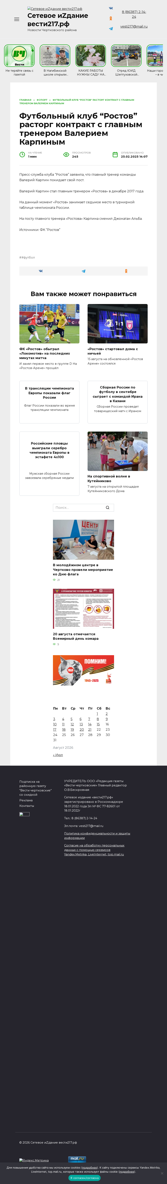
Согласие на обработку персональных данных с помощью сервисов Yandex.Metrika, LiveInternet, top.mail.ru (94, 850)
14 (89, 724)
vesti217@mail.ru (134, 26)
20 (82, 730)
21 (89, 730)
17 (54, 730)
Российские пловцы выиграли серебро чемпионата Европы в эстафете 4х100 (49, 450)
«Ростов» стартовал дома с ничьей (113, 351)
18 (64, 730)
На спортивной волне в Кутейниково (109, 478)
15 (98, 724)
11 (63, 724)
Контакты (26, 806)
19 (72, 730)
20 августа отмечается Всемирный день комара (76, 636)
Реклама (26, 800)
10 (55, 724)
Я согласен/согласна (84, 1178)
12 (72, 724)
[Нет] (162, 1173)
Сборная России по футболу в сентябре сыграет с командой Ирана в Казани (118, 394)
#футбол (28, 257)
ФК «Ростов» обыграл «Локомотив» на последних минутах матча (44, 353)
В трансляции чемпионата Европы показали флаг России (49, 392)
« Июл (58, 755)
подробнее (89, 1167)
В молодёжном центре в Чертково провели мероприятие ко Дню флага (83, 569)
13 (81, 724)
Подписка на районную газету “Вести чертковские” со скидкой (35, 788)
